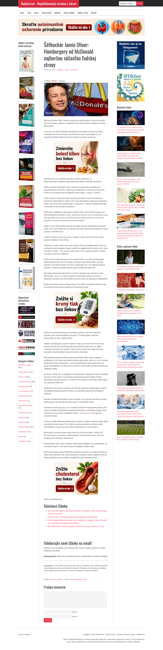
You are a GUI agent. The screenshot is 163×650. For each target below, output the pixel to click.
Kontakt (94, 12)
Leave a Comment (71, 70)
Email (74, 616)
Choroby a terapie (24, 365)
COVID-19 (21, 377)
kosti (89, 413)
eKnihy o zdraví (83, 12)
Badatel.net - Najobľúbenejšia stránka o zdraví (48, 3)
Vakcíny (21, 436)
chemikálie (73, 579)
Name (74, 612)
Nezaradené (22, 401)
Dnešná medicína (24, 382)
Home (22, 12)
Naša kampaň (23, 396)
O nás (29, 12)
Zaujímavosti (23, 441)
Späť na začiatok (24, 634)
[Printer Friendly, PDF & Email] (54, 81)
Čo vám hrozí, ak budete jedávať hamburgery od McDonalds (72, 517)
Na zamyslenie (23, 391)
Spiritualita (22, 422)
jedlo (80, 579)
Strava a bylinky (69, 12)
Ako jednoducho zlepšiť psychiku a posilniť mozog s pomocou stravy (76, 526)
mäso (85, 579)
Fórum (36, 12)
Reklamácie (140, 634)
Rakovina (57, 12)
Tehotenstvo (22, 432)
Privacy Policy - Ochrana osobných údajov (120, 634)
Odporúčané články (25, 405)
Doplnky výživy (23, 386)
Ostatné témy (23, 413)
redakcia (60, 70)
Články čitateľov (24, 372)
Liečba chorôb (46, 12)
